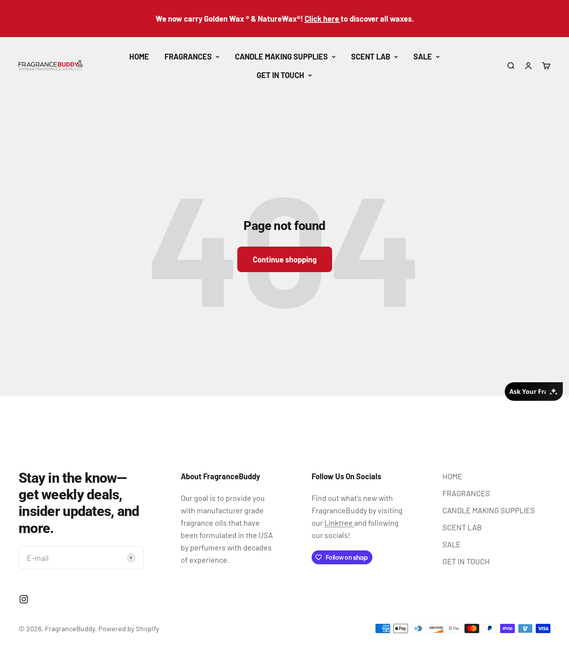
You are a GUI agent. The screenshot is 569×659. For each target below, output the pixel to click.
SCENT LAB (370, 56)
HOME (139, 56)
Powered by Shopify (128, 628)
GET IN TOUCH (280, 75)
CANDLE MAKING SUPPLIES (281, 56)
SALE (422, 56)
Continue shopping (285, 259)
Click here (322, 18)
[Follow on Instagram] (24, 599)
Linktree (339, 522)
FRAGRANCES (188, 56)
